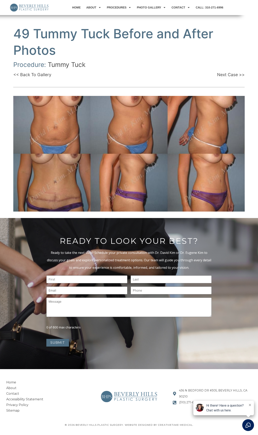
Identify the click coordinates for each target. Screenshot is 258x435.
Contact (178, 7)
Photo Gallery (149, 7)
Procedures (116, 7)
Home (76, 7)
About (91, 7)
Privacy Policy (17, 405)
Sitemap (13, 410)
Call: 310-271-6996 (209, 7)
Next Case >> (231, 74)
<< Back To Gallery (32, 74)
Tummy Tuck (66, 65)
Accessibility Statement (24, 399)
